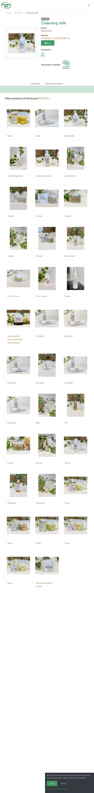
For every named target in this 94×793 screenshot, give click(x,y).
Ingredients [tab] (35, 83)
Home (8, 12)
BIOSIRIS (43, 98)
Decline (63, 783)
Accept (52, 783)
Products (19, 12)
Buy (49, 43)
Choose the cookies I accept (57, 788)
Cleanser (45, 19)
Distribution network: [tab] (54, 83)
